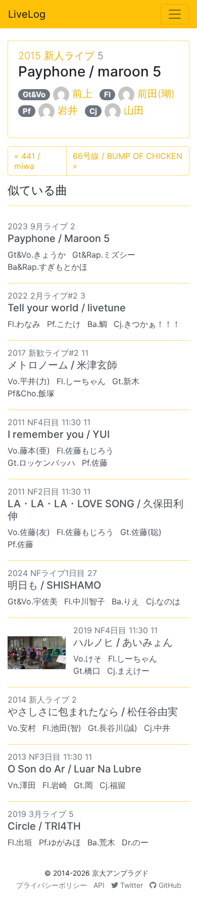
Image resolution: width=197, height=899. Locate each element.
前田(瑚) (156, 94)
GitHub (169, 885)
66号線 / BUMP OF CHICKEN (127, 161)
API (99, 885)
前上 (82, 94)
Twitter (130, 885)
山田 (134, 110)
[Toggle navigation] (175, 14)
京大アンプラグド (120, 873)
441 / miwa (27, 161)
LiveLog (26, 14)
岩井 (68, 110)
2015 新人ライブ (56, 56)
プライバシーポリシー (51, 885)
